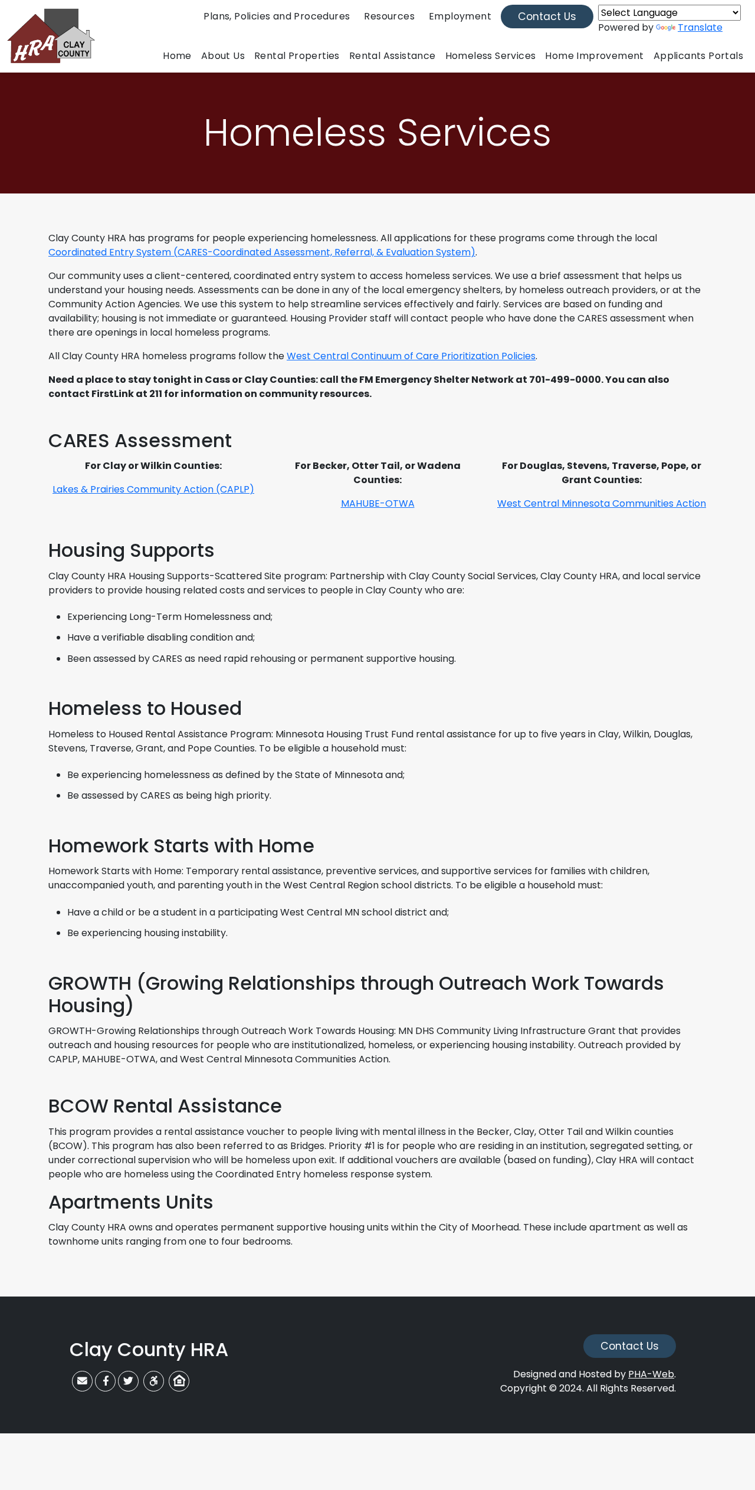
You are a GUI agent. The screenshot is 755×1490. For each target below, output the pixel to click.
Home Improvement (594, 56)
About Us (223, 56)
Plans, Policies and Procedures (276, 16)
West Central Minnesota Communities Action (601, 503)
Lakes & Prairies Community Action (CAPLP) (153, 489)
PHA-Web (651, 1374)
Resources (389, 16)
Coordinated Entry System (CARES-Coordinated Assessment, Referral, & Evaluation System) (261, 252)
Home (177, 56)
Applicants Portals (698, 56)
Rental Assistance (392, 56)
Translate (700, 27)
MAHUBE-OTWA (378, 503)
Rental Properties (297, 56)
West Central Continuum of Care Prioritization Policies (411, 356)
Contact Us (547, 16)
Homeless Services (490, 56)
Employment (460, 16)
